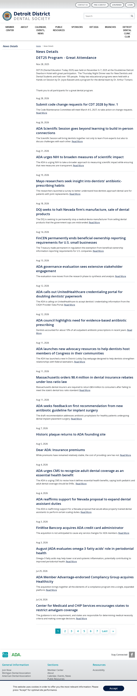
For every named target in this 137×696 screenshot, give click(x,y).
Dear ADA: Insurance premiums (60, 450)
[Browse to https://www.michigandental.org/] (15, 655)
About (24, 27)
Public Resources (59, 29)
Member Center (9, 29)
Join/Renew (116, 5)
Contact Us (83, 5)
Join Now (6, 670)
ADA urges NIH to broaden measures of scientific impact (80, 157)
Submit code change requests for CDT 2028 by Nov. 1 (77, 104)
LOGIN (130, 5)
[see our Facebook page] (132, 655)
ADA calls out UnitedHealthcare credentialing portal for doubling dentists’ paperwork (79, 294)
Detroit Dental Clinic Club (127, 32)
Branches (110, 27)
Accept (114, 688)
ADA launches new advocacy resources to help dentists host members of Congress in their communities (83, 351)
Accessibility (99, 670)
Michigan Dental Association (16, 673)
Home (38, 46)
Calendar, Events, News (40, 30)
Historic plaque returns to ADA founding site (71, 434)
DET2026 (94, 27)
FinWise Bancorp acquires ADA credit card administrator (79, 527)
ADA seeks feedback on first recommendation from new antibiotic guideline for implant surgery (79, 408)
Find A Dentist (100, 5)
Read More (41, 112)
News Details (10, 46)
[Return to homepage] (36, 16)
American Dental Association (16, 675)
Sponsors (77, 27)
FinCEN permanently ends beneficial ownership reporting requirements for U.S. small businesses (81, 240)
